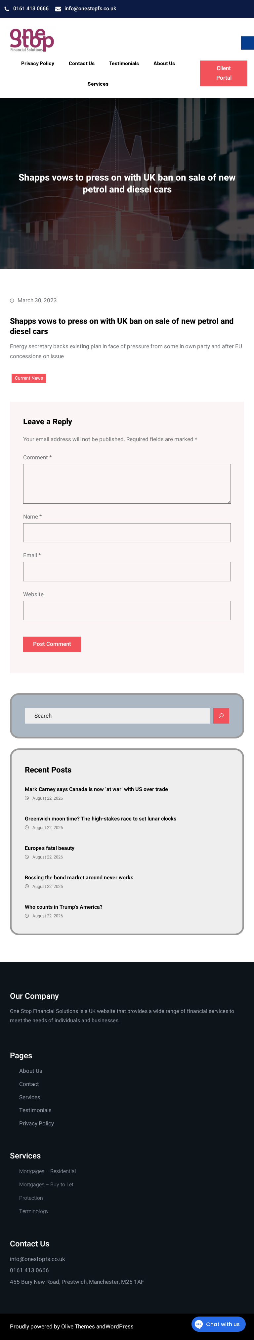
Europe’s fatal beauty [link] (49, 848)
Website (33, 594)
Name (32, 517)
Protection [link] (31, 1198)
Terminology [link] (34, 1211)
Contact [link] (29, 1084)
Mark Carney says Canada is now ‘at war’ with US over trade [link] (96, 789)
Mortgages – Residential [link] (47, 1171)
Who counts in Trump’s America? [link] (64, 907)
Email (32, 555)
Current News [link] (29, 378)
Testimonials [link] (35, 1110)
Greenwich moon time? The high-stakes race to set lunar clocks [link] (100, 819)
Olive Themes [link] (78, 1326)
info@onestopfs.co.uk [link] (90, 9)
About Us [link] (30, 1071)
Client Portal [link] (224, 73)
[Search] (221, 716)
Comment (37, 457)
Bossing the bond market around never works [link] (79, 878)
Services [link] (29, 1097)
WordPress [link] (120, 1326)
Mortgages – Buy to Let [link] (46, 1185)
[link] (31, 40)
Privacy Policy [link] (36, 1123)
